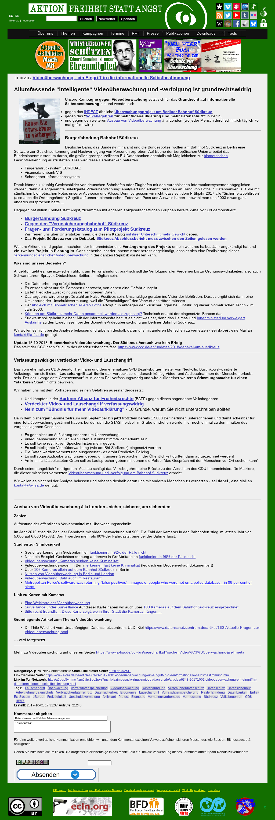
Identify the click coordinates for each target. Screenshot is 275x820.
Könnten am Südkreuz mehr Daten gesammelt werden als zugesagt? (83, 313)
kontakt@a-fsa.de (29, 334)
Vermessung (192, 696)
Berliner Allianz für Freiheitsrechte (96, 398)
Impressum (28, 20)
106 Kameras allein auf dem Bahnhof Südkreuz (74, 569)
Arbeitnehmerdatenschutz (34, 692)
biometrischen (216, 156)
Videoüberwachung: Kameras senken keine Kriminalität (71, 561)
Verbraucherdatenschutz (186, 688)
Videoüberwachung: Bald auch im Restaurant (63, 578)
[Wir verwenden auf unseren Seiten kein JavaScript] (245, 814)
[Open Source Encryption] (202, 70)
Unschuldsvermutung (84, 696)
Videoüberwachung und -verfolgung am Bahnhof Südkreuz (118, 473)
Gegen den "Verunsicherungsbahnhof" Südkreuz (76, 223)
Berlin (20, 701)
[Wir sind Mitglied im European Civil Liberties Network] (82, 814)
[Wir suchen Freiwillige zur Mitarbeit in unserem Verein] (146, 814)
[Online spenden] (128, 20)
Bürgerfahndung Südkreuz (53, 218)
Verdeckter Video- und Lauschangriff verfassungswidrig (84, 404)
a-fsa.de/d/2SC (120, 671)
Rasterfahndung (153, 688)
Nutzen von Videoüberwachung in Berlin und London (69, 574)
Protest (123, 696)
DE (11, 15)
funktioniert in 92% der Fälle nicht (118, 552)
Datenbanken (237, 692)
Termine (117, 33)
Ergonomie (128, 692)
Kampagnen (92, 33)
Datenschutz (216, 688)
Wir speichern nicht (168, 790)
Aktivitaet (109, 696)
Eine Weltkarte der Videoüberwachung (57, 603)
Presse (153, 33)
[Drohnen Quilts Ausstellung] (151, 70)
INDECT (91, 112)
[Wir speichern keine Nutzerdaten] (183, 814)
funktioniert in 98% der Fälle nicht (167, 556)
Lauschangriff (35, 688)
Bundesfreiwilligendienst (139, 790)
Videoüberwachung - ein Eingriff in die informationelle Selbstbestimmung (111, 77)
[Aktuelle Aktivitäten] (51, 70)
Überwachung (58, 688)
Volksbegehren (99, 116)
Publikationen (177, 33)
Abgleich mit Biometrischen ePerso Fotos (67, 305)
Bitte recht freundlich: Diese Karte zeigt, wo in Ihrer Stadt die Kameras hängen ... (93, 611)
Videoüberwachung (124, 688)
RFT (135, 33)
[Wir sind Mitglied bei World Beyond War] (213, 814)
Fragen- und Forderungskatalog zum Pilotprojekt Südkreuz (87, 229)
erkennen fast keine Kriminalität (113, 565)
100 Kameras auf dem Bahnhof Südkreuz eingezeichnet (190, 607)
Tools (232, 33)
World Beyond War (193, 790)
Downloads (206, 33)
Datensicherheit (239, 688)
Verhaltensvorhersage (164, 696)
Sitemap (14, 20)
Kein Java (214, 790)
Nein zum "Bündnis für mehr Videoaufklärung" (74, 409)
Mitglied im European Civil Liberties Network (95, 790)
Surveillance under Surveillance (51, 607)
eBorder (39, 696)
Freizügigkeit (56, 696)
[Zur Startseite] (75, 9)
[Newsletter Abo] (107, 20)
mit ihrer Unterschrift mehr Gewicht (155, 234)
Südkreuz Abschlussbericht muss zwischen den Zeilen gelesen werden (161, 238)
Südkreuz (211, 696)
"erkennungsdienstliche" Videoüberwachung (51, 255)
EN (17, 15)
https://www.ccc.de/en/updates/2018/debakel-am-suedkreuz (168, 347)
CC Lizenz (59, 790)
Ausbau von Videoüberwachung (134, 120)
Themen (68, 33)
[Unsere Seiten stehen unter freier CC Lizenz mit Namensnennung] (25, 814)
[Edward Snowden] (103, 70)
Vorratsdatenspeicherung (89, 688)
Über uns (45, 33)
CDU (248, 696)
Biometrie (138, 696)
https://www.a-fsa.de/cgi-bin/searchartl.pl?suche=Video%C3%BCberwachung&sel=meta (170, 652)
